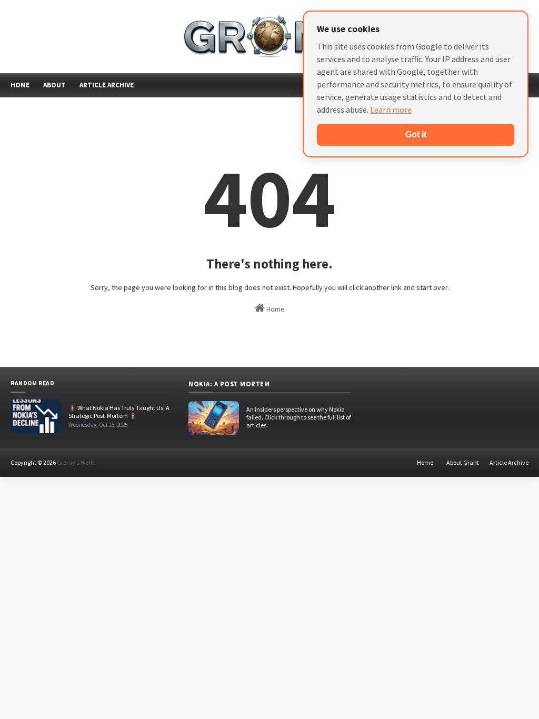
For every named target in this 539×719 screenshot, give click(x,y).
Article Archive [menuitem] (106, 85)
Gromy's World (76, 462)
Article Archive (509, 462)
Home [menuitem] (20, 85)
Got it (415, 134)
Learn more (391, 109)
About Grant (462, 462)
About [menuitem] (54, 85)
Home (275, 309)
